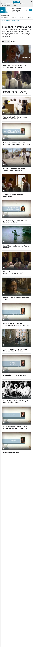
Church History (15, 20)
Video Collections (6, 20)
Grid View (6, 41)
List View (15, 41)
